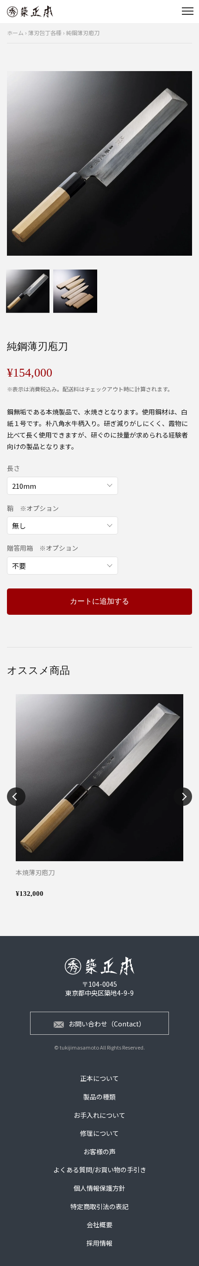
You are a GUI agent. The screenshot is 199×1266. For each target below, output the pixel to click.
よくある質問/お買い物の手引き (99, 1169)
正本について (99, 1078)
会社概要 (99, 1224)
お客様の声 (99, 1151)
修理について (99, 1133)
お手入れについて (99, 1115)
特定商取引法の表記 (99, 1206)
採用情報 (99, 1243)
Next (183, 796)
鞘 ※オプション (33, 508)
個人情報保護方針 (99, 1188)
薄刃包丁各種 (45, 32)
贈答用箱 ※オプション (42, 548)
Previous (16, 796)
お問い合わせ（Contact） (106, 1023)
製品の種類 (99, 1096)
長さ (13, 468)
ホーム (15, 32)
